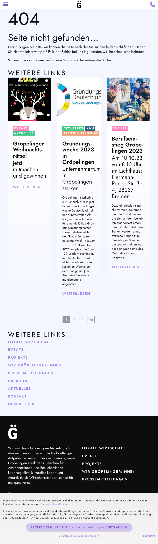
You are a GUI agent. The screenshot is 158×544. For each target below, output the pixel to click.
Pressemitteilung (80, 133)
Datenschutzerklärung (54, 504)
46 (91, 319)
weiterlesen (27, 187)
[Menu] (5, 4)
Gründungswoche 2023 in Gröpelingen (78, 152)
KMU (90, 128)
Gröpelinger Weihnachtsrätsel (28, 149)
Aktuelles (24, 133)
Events (21, 128)
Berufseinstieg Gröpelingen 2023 (127, 145)
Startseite (69, 60)
